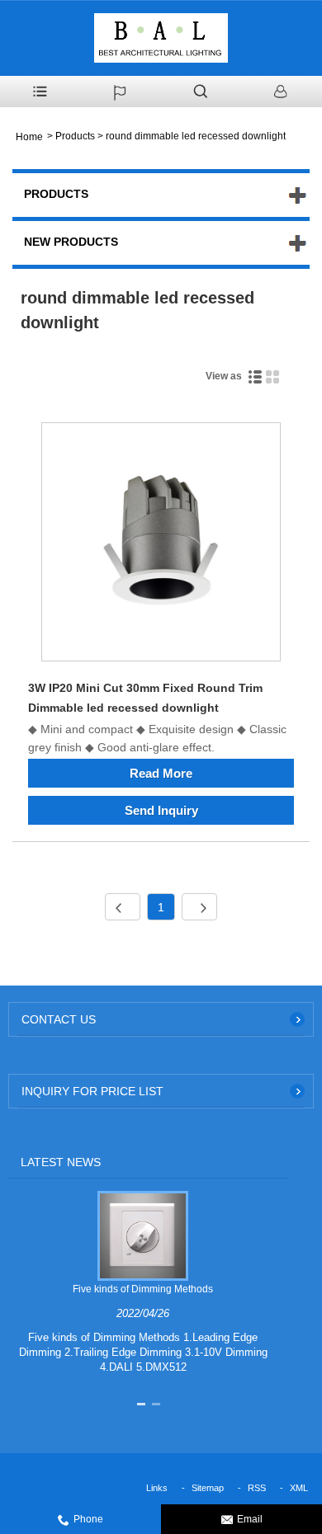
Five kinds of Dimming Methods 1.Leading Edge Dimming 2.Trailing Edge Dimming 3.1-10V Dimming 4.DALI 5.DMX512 (143, 1352)
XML (299, 1488)
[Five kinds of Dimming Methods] (142, 1235)
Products (75, 136)
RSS (257, 1488)
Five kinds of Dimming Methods (143, 1289)
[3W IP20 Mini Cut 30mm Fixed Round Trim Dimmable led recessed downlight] (161, 544)
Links (157, 1488)
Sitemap (208, 1488)
